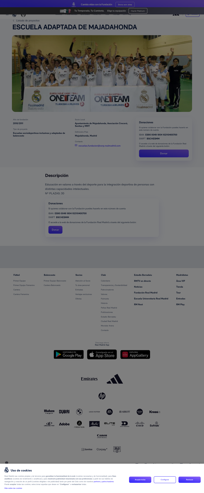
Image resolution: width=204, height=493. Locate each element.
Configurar (165, 480)
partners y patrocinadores (104, 481)
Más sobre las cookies (13, 488)
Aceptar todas (140, 480)
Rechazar (189, 480)
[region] (102, 478)
